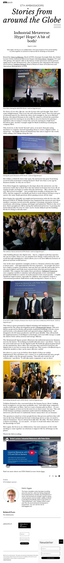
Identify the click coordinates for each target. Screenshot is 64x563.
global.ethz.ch (7, 524)
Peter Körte (42, 59)
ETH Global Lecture (9, 482)
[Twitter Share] (52, 476)
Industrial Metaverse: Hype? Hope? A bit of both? (32, 37)
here (43, 471)
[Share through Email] (59, 476)
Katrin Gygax (27, 488)
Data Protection (7, 559)
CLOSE (61, 541)
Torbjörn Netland (20, 64)
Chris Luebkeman (17, 57)
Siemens (50, 59)
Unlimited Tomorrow (49, 271)
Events (5, 480)
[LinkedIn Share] (56, 476)
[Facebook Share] (49, 476)
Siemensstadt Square (43, 327)
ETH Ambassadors (32, 5)
